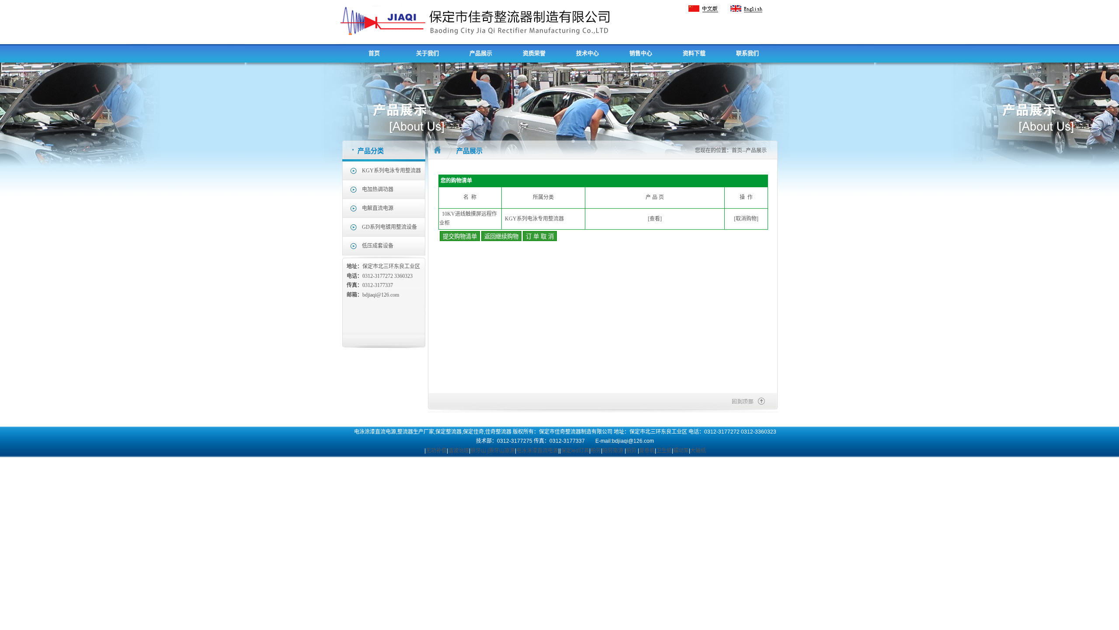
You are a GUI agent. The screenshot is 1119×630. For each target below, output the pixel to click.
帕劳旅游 (612, 451)
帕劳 (596, 451)
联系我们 (747, 53)
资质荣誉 (534, 53)
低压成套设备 (377, 246)
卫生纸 (664, 451)
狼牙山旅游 (502, 451)
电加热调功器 (377, 189)
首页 (374, 53)
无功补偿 (436, 451)
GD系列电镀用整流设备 (389, 227)
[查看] (655, 219)
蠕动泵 (681, 451)
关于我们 (427, 53)
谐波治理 (458, 451)
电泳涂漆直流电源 (537, 451)
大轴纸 (698, 451)
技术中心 (587, 53)
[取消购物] (746, 219)
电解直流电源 (377, 208)
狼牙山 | (479, 451)
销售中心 (640, 53)
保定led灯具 (575, 451)
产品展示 (480, 53)
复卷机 (647, 451)
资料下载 (694, 53)
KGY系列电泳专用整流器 (391, 171)
